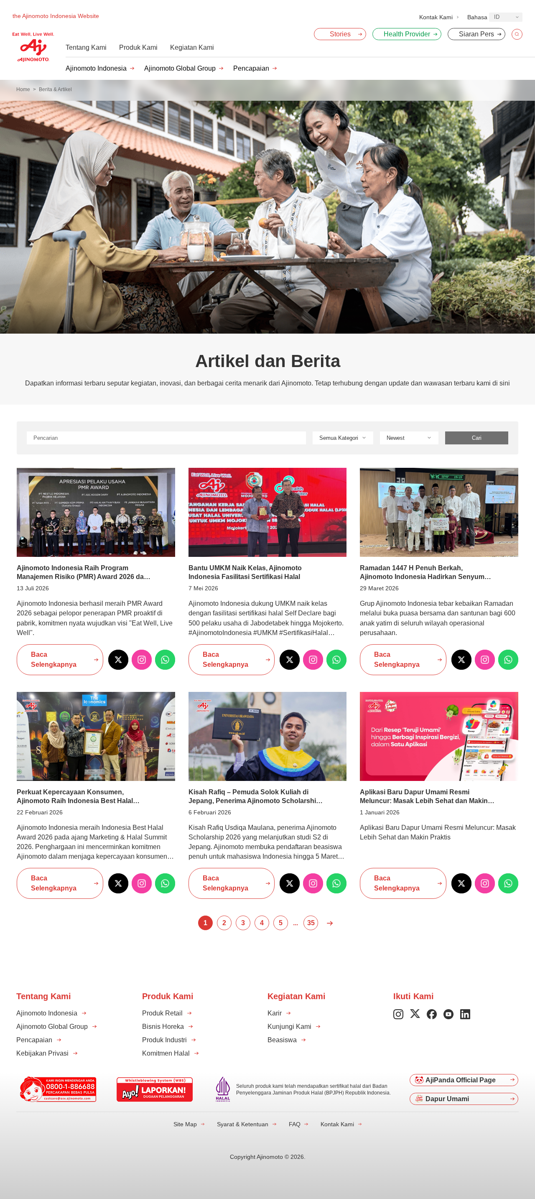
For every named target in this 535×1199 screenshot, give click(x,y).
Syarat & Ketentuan (242, 1124)
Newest (396, 438)
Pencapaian (251, 68)
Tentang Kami (86, 47)
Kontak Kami (337, 1124)
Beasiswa (282, 1039)
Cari (477, 438)
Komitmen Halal (166, 1053)
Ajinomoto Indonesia (96, 68)
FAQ (295, 1124)
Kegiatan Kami (192, 47)
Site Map (185, 1124)
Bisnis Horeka (163, 1026)
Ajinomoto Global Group (180, 68)
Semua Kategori (338, 438)
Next (329, 923)
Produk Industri (164, 1039)
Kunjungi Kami (289, 1026)
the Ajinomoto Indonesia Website (56, 16)
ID (496, 17)
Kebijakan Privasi (42, 1053)
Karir (275, 1013)
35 (311, 922)
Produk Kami (138, 47)
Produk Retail (162, 1013)
